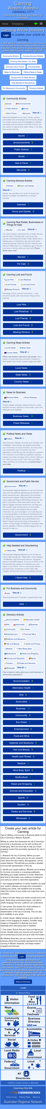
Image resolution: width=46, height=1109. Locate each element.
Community (9, 629)
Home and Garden (25, 185)
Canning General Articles (33, 56)
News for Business (11, 72)
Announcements (23, 103)
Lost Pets (9, 279)
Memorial (25, 113)
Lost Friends (10, 284)
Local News (10, 347)
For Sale (20, 230)
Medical (8, 648)
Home (5, 23)
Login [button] (22, 956)
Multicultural (10, 653)
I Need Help (10, 550)
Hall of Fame (10, 113)
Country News (11, 352)
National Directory (23, 981)
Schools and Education (14, 658)
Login (6, 35)
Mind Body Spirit (24, 648)
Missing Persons (12, 289)
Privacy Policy (24, 1097)
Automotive (19, 624)
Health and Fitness (32, 644)
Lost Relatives (24, 279)
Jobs (7, 593)
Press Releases (29, 397)
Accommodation (11, 619)
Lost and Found (27, 284)
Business (33, 624)
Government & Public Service (23, 77)
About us (36, 1097)
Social (24, 108)
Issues (8, 103)
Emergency (18, 23)
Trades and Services (26, 663)
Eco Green (24, 629)
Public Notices (11, 108)
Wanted (8, 230)
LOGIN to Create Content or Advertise (23, 1082)
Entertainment (11, 634)
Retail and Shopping (29, 653)
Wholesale (9, 668)
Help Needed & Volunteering (23, 83)
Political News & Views (33, 72)
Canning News (34, 66)
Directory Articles (36, 88)
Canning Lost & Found (15, 66)
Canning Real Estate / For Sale (23, 61)
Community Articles (11, 56)
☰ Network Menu (23, 993)
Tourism (8, 663)
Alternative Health (31, 619)
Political (8, 438)
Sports (32, 658)
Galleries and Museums (14, 639)
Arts (6, 624)
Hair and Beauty (11, 644)
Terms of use (11, 1097)
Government (10, 486)
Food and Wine (28, 634)
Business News (11, 397)
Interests (8, 185)
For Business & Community (14, 88)
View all (36, 112)
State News (25, 347)
